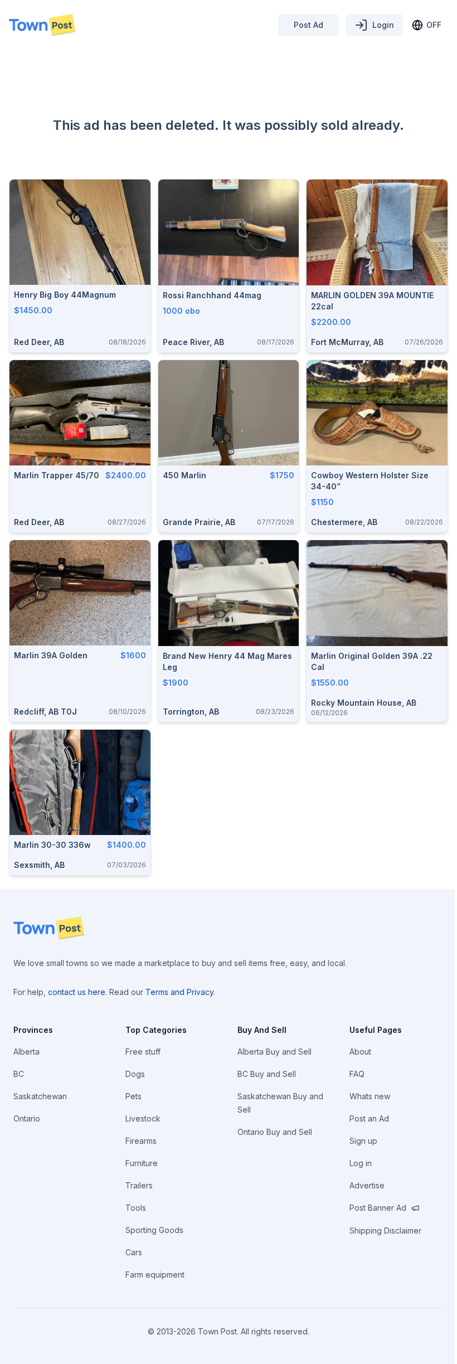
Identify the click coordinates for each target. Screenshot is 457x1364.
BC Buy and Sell (266, 1074)
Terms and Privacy (179, 992)
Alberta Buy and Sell (274, 1051)
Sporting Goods (154, 1230)
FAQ (356, 1074)
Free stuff (143, 1051)
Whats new (369, 1096)
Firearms (141, 1140)
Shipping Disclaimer (385, 1230)
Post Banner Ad (377, 1207)
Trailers (139, 1185)
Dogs (135, 1074)
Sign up (363, 1140)
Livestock (143, 1118)
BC (18, 1074)
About (360, 1051)
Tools (135, 1207)
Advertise (367, 1185)
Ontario (26, 1118)
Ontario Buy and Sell (274, 1132)
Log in (360, 1163)
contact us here (76, 992)
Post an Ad (369, 1118)
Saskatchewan (40, 1096)
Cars (133, 1252)
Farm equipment (154, 1274)
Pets (133, 1096)
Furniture (141, 1163)
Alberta (26, 1051)
